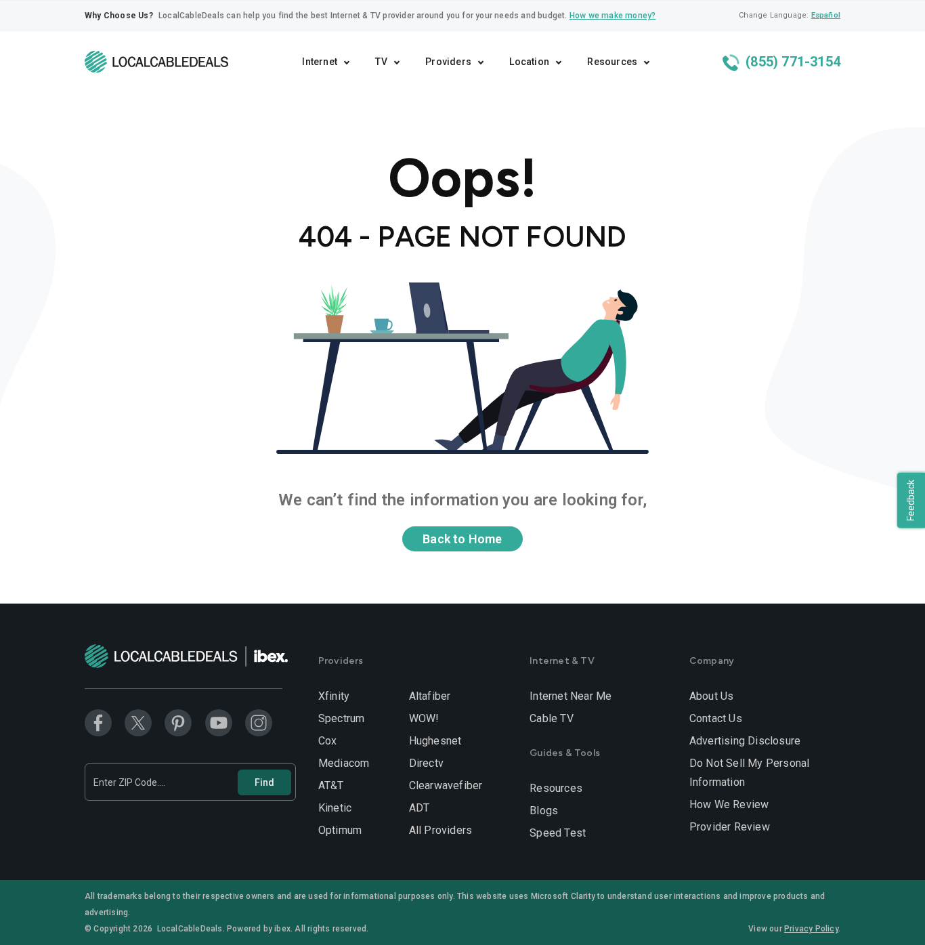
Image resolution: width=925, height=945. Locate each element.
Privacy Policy (811, 928)
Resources (556, 788)
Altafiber (430, 696)
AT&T (331, 785)
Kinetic (334, 807)
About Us (711, 696)
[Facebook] (98, 722)
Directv (426, 763)
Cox (327, 740)
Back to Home (462, 539)
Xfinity (333, 696)
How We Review (729, 804)
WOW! (424, 718)
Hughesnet (435, 740)
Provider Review (729, 826)
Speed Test (558, 832)
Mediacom (344, 763)
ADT (419, 807)
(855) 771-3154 (791, 62)
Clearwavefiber (446, 785)
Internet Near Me (570, 696)
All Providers (441, 830)
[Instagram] (258, 722)
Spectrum (341, 718)
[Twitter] (138, 722)
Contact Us (715, 718)
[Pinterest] (178, 722)
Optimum (340, 830)
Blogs (544, 810)
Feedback (910, 500)
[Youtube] (218, 722)
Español (825, 15)
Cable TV (552, 718)
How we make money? (612, 15)
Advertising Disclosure (744, 740)
